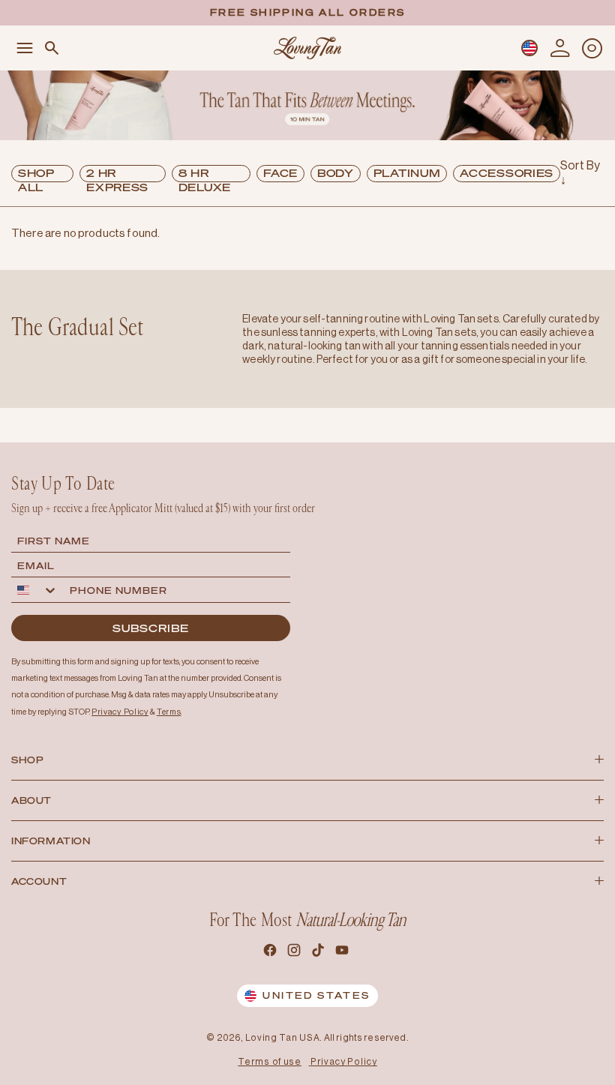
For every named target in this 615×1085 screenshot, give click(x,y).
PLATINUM (407, 173)
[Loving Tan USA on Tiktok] (319, 952)
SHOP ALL (36, 174)
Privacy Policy (343, 1062)
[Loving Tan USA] (307, 47)
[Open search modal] (51, 48)
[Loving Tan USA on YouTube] (343, 952)
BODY (335, 173)
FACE (280, 173)
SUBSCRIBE (150, 628)
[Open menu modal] (25, 48)
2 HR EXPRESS (117, 174)
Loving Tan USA (282, 1038)
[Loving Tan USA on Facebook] (271, 952)
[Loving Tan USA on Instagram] (295, 952)
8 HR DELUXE (204, 174)
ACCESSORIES (507, 173)
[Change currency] (529, 48)
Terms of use (269, 1062)
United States (316, 995)
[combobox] (37, 589)
